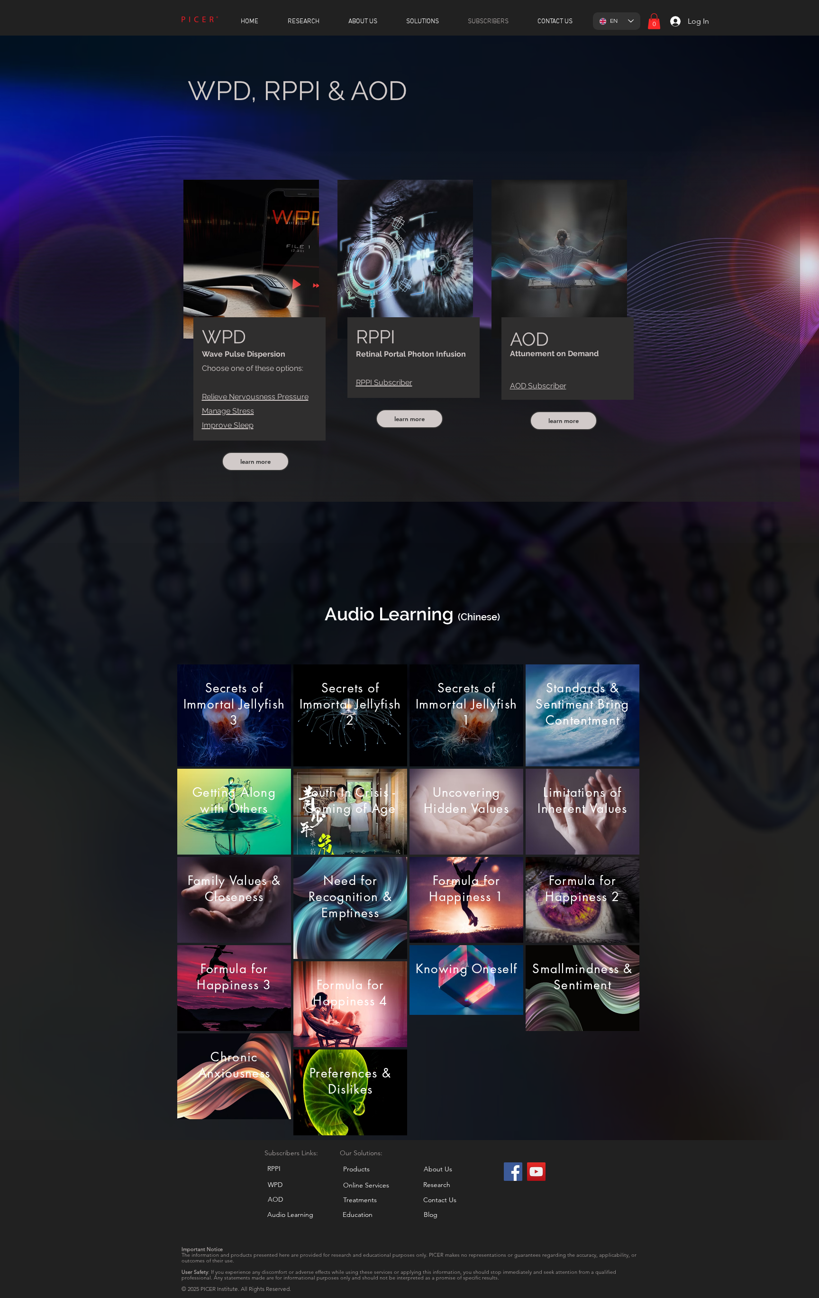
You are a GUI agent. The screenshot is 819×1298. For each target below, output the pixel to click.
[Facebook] (513, 1171)
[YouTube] (536, 1171)
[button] (654, 21)
